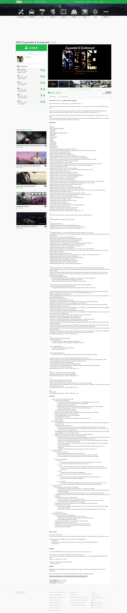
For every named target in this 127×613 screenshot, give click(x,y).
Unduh (33, 47)
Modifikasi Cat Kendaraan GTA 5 (56, 597)
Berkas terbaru (73, 592)
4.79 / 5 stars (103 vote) (106, 93)
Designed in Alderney (21, 592)
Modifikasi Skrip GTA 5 (54, 602)
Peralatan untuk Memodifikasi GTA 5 (57, 592)
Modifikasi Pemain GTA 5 (55, 605)
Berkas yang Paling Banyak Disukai (78, 597)
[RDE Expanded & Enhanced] (79, 62)
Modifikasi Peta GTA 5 (54, 607)
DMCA (92, 600)
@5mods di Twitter (96, 602)
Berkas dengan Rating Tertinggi (77, 602)
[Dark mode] (107, 2)
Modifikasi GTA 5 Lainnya (55, 610)
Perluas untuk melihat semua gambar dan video (79, 89)
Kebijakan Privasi (95, 595)
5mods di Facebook (97, 605)
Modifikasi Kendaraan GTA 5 (55, 595)
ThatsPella (27, 57)
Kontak (93, 592)
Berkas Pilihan (73, 595)
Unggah (89, 2)
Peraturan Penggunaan (96, 597)
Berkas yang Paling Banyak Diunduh (78, 600)
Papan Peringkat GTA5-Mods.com (78, 605)
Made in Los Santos (20, 593)
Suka (59, 93)
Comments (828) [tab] (63, 96)
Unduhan (53, 93)
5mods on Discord (96, 607)
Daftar (102, 2)
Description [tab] (53, 96)
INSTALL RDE (59, 100)
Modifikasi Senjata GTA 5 (55, 600)
